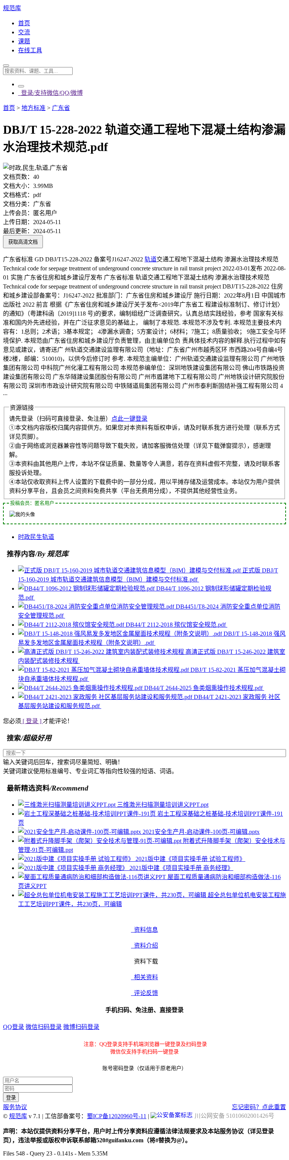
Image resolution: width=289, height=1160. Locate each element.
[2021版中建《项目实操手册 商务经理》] (73, 868)
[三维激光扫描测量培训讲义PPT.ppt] (67, 804)
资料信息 (144, 929)
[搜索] (6, 65)
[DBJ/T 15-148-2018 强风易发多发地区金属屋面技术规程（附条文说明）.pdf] (121, 633)
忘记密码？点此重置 (259, 1107)
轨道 (150, 259)
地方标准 (33, 108)
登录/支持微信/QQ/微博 (50, 93)
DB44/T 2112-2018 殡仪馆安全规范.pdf (176, 624)
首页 (24, 23)
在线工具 (30, 50)
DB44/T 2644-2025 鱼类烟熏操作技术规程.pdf (204, 688)
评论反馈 (144, 993)
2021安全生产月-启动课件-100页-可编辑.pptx (201, 832)
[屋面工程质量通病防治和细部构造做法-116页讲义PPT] (92, 877)
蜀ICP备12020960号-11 (116, 1116)
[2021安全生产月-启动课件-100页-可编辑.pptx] (80, 832)
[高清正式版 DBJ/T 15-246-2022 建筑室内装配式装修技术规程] (102, 652)
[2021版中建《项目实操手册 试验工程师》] (76, 859)
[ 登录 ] (32, 721)
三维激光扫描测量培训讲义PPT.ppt (162, 804)
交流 (24, 32)
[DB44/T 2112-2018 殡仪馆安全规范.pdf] (72, 624)
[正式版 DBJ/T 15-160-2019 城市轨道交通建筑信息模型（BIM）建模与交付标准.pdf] (130, 570)
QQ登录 (13, 1027)
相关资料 (144, 977)
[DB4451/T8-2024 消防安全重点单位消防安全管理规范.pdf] (97, 606)
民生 (36, 537)
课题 (24, 41)
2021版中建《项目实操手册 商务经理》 (181, 868)
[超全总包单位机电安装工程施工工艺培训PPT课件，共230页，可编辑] (113, 895)
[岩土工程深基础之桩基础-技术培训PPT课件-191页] (87, 813)
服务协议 (15, 1107)
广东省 (61, 108)
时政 (24, 537)
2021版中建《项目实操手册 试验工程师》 (190, 859)
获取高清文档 (23, 242)
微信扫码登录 (44, 1027)
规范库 (12, 8)
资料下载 (144, 961)
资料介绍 (144, 945)
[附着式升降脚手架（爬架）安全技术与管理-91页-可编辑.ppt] (100, 841)
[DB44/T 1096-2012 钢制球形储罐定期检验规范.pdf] (87, 588)
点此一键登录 (129, 418)
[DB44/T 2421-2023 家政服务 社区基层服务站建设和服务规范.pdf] (106, 697)
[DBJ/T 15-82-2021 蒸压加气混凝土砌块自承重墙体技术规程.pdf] (104, 670)
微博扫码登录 (81, 1027)
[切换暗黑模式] (21, 86)
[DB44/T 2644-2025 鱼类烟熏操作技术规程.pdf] (81, 688)
